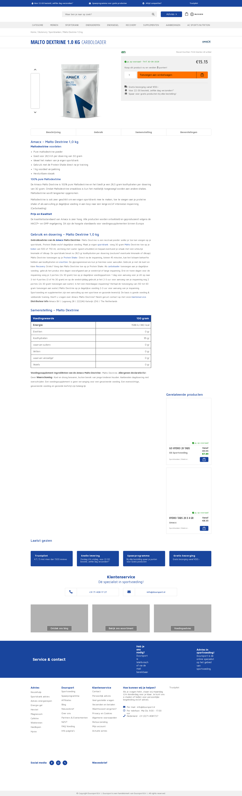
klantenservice (139, 297)
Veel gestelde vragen (103, 700)
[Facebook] (51, 763)
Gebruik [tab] (98, 132)
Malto (127, 244)
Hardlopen (36, 727)
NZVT (64, 722)
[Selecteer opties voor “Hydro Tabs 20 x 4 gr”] (204, 528)
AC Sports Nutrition (198, 25)
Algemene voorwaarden (104, 717)
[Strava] (65, 763)
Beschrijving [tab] (53, 132)
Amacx (59, 240)
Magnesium (36, 714)
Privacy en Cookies (102, 713)
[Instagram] (58, 763)
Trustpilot (194, 3)
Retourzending (100, 722)
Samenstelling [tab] (143, 132)
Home (33, 32)
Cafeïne (35, 718)
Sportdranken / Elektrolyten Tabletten (179, 459)
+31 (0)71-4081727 (148, 716)
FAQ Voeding (68, 726)
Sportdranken (55, 32)
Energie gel (36, 705)
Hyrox (34, 731)
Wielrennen (36, 722)
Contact (96, 691)
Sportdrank (72, 25)
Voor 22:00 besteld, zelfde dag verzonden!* (53, 3)
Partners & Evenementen (74, 717)
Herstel (34, 709)
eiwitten (63, 262)
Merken (54, 25)
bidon (33, 249)
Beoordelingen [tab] (188, 132)
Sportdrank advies (40, 696)
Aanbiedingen (173, 25)
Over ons (66, 713)
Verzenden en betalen (103, 704)
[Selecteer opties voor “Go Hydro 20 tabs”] (204, 459)
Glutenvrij (42, 32)
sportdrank (102, 244)
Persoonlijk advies (101, 695)
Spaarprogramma (70, 695)
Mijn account (99, 726)
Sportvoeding (68, 691)
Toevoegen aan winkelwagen (156, 74)
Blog (63, 704)
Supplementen (151, 25)
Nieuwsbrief (67, 708)
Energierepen (93, 25)
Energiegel (113, 25)
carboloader (114, 266)
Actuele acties (99, 730)
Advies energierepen (41, 700)
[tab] (53, 132)
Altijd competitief (153, 3)
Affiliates (66, 700)
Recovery (131, 25)
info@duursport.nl (146, 707)
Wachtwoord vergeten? (104, 708)
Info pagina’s (68, 730)
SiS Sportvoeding (178, 452)
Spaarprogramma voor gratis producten (109, 3)
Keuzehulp (36, 692)
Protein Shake (70, 257)
